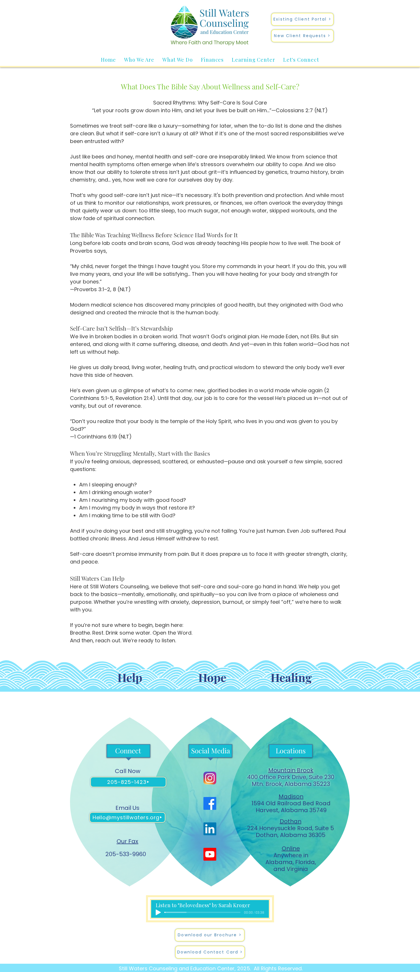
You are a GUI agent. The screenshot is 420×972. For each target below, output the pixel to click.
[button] (139, 59)
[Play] (158, 912)
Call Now (127, 771)
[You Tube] (209, 854)
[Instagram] (209, 778)
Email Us (127, 808)
